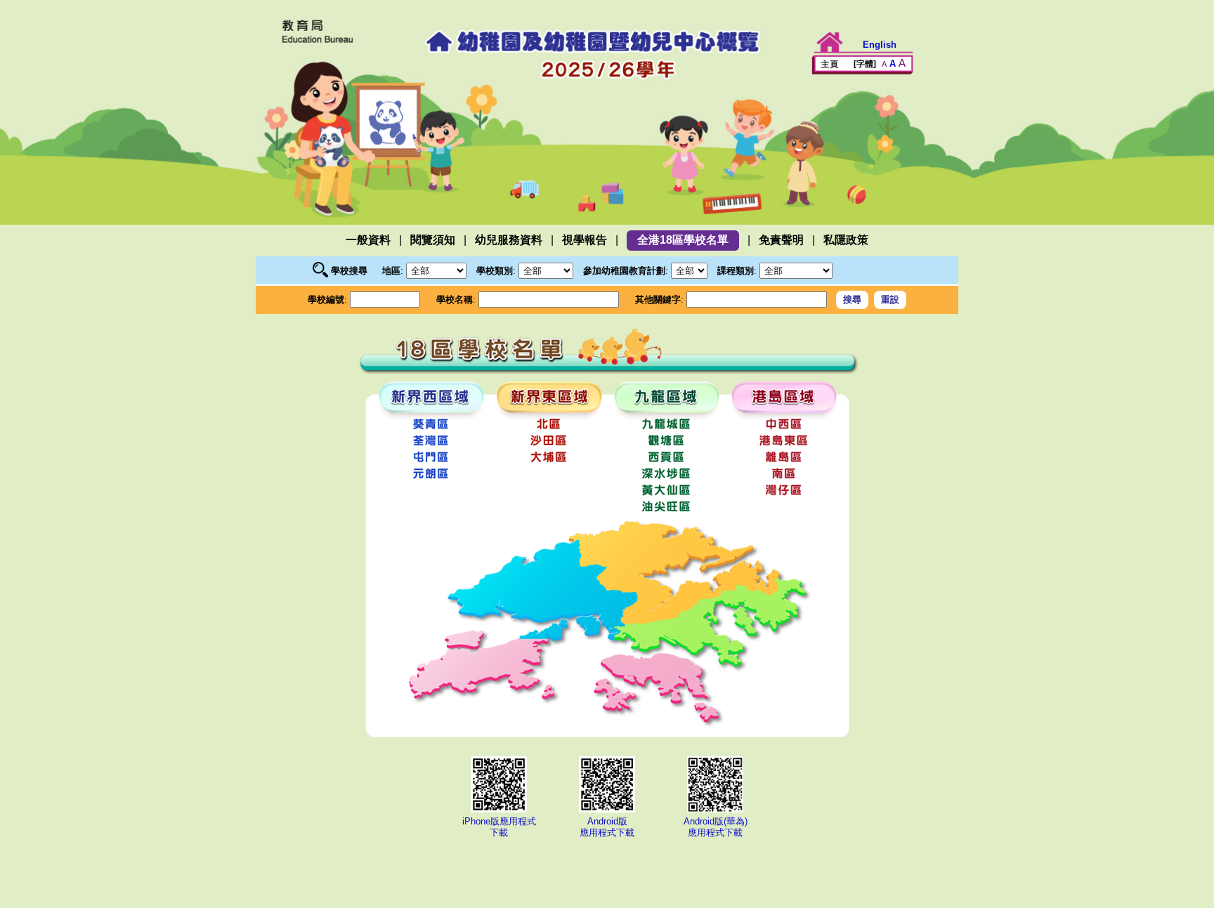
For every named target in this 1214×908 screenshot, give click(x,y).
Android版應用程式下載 (607, 827)
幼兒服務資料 (508, 240)
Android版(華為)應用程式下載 (716, 827)
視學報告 (584, 240)
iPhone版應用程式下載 (499, 827)
